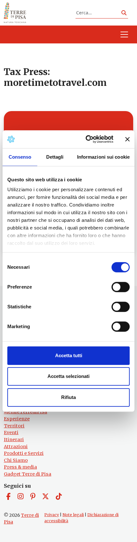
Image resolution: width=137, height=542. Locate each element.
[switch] (121, 287)
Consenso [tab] (20, 157)
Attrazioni (16, 446)
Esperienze (17, 419)
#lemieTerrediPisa (25, 412)
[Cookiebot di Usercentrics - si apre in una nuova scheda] (86, 139)
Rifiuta (68, 397)
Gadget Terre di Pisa (27, 474)
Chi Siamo (16, 460)
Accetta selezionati (68, 376)
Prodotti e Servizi (24, 453)
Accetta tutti (68, 355)
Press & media (20, 467)
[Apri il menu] (124, 34)
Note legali (73, 514)
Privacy (51, 514)
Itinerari (14, 439)
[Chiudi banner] (127, 139)
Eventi (11, 432)
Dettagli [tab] (55, 157)
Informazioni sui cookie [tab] (103, 157)
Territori (14, 426)
